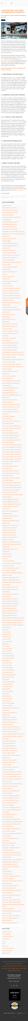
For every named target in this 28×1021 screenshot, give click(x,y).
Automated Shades (6, 931)
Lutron (4, 941)
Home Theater (5, 938)
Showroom (19, 961)
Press (25, 961)
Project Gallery (23, 968)
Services (14, 961)
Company (8, 961)
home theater (14, 77)
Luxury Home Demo (20, 966)
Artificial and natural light (16, 121)
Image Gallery (15, 968)
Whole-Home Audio (7, 950)
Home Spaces (19, 963)
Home (3, 961)
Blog (9, 970)
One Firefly (24, 1013)
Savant (4, 943)
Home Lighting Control (7, 936)
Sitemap (18, 970)
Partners (8, 963)
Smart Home (5, 946)
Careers (13, 963)
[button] (1, 3)
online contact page (18, 190)
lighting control (5, 953)
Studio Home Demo (5, 968)
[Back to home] (14, 3)
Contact (13, 970)
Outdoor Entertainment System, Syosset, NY (13, 196)
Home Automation (6, 934)
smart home (4, 176)
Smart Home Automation (8, 948)
